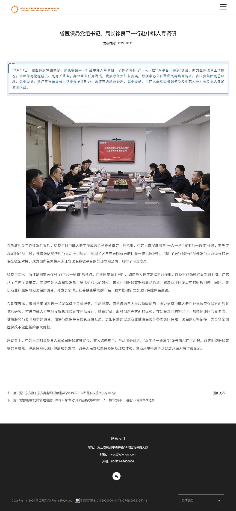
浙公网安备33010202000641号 (99, 500)
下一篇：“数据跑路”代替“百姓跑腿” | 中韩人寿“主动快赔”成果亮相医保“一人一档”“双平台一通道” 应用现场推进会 (81, 400)
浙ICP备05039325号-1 (133, 500)
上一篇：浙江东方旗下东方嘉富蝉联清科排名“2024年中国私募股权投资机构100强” (61, 393)
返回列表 (219, 393)
